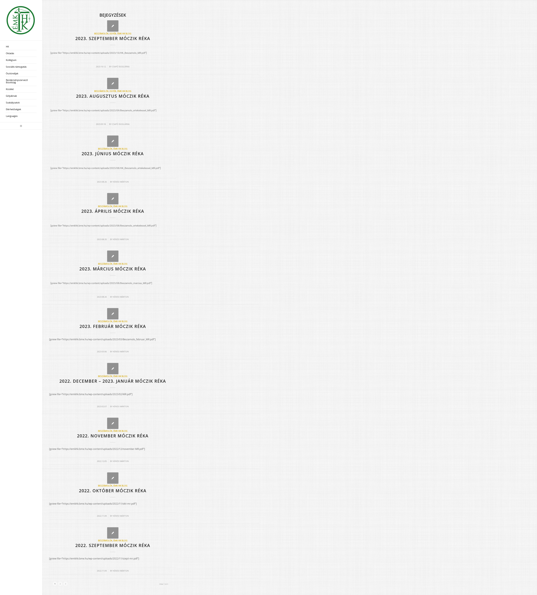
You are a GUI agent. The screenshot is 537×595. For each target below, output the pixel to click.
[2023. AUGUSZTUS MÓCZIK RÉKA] (112, 83)
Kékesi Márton (121, 181)
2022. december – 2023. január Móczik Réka (112, 381)
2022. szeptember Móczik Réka (112, 545)
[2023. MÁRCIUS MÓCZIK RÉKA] (112, 256)
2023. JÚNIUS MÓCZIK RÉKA (113, 153)
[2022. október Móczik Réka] (112, 478)
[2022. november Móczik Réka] (112, 423)
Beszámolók (101, 33)
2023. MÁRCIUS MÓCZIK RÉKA (112, 269)
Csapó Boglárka (120, 66)
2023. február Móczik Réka (113, 326)
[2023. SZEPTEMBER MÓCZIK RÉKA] (112, 26)
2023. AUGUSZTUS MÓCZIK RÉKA (112, 96)
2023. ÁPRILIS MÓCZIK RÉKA (112, 211)
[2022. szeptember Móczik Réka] (112, 533)
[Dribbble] (21, 125)
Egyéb (113, 33)
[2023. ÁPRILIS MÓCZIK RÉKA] (112, 198)
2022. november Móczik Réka (113, 436)
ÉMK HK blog (124, 33)
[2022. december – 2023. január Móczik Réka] (112, 368)
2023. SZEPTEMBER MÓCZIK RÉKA (112, 38)
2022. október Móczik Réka (112, 491)
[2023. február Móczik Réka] (112, 313)
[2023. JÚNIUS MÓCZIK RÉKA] (112, 141)
